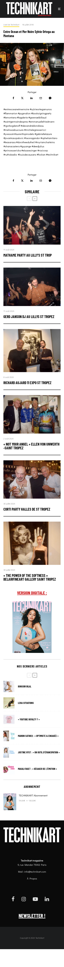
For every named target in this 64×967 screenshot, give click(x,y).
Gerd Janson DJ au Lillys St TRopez (28, 316)
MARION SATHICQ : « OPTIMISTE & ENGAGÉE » (38, 736)
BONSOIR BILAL (24, 686)
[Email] (40, 98)
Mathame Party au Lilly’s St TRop (27, 255)
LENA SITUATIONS (26, 703)
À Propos (32, 878)
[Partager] (13, 98)
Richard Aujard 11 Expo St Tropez (27, 382)
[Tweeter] (22, 98)
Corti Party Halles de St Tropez (26, 509)
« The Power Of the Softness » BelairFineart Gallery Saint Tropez (29, 577)
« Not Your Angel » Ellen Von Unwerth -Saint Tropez (31, 446)
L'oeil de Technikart (11, 24)
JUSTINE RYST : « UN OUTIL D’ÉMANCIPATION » (39, 752)
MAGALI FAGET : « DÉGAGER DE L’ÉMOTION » (37, 769)
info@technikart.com (35, 871)
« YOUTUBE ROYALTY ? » (29, 719)
